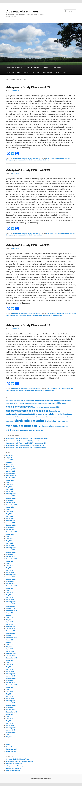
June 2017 (9, 617)
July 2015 (9, 662)
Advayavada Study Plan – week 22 (28, 87)
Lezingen (25, 72)
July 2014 (9, 689)
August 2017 (10, 613)
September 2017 (11, 611)
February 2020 (10, 548)
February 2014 (10, 701)
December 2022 (11, 473)
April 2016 (9, 649)
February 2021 (10, 521)
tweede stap (22, 315)
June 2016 (9, 644)
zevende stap (39, 430)
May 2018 (9, 595)
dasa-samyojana (34, 403)
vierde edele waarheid (35, 160)
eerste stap (57, 388)
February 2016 (10, 653)
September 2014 (11, 685)
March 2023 (10, 467)
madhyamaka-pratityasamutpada (19, 414)
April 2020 (9, 543)
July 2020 (9, 536)
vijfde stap (65, 426)
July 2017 (9, 615)
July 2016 (9, 642)
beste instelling (50, 158)
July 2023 (9, 458)
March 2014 (10, 698)
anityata (22, 400)
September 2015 (11, 658)
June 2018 (9, 593)
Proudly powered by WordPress (41, 779)
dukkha (64, 403)
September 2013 (11, 712)
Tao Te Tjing (35, 72)
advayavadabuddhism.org (14, 766)
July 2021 (9, 509)
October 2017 (10, 608)
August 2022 (10, 480)
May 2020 (9, 541)
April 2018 (9, 597)
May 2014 (9, 694)
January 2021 (10, 523)
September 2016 (11, 638)
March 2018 (10, 599)
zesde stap (32, 430)
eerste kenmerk (37, 407)
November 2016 (11, 633)
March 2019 (10, 572)
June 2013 (9, 719)
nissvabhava (43, 414)
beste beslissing (51, 313)
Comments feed (11, 749)
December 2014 (11, 678)
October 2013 (10, 710)
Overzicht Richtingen (32, 68)
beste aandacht (30, 400)
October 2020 (10, 530)
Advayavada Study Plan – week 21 (28, 170)
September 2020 (11, 532)
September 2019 (11, 559)
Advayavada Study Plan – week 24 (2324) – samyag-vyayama (26, 447)
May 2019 (9, 568)
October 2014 (10, 683)
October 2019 (10, 557)
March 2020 (10, 545)
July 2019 (9, 563)
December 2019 (11, 552)
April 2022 (9, 489)
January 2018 (10, 604)
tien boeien (44, 417)
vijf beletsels (58, 426)
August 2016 (10, 640)
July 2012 (9, 734)
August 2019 (10, 561)
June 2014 (9, 692)
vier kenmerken (45, 425)
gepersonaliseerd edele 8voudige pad (28, 410)
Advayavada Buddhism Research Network (20, 761)
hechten (52, 411)
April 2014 (9, 696)
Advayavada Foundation (14, 764)
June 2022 (9, 485)
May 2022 (9, 487)
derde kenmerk (43, 403)
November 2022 (11, 476)
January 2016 (10, 656)
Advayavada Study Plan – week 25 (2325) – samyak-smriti (25, 445)
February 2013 (10, 728)
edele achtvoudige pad (19, 406)
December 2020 (11, 525)
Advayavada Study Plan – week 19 (28, 325)
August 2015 (10, 660)
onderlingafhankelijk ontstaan (60, 414)
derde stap (57, 233)
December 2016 (11, 631)
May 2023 (9, 462)
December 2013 (11, 705)
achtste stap (10, 400)
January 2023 (10, 471)
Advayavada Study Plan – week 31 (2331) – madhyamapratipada (27, 438)
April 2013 (9, 723)
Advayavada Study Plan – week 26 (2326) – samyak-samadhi (26, 443)
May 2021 (9, 514)
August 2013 (10, 714)
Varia (57, 72)
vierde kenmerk (54, 421)
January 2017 (10, 629)
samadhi (9, 417)
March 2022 (10, 491)
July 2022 (9, 482)
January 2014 (10, 703)
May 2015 (9, 667)
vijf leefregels (58, 315)
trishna (50, 417)
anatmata (17, 400)
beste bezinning (49, 400)
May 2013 (9, 721)
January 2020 (10, 550)
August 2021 (10, 507)
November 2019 (11, 554)
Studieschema (56, 68)
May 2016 (9, 647)
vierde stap (46, 160)
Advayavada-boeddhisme (14, 68)
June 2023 (9, 460)
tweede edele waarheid (61, 417)
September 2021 (11, 505)
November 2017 (11, 606)
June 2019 (9, 566)
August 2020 (10, 534)
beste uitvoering (10, 403)
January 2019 (10, 577)
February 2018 (10, 602)
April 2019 (9, 570)
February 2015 (10, 674)
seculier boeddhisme (18, 417)
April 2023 (9, 464)
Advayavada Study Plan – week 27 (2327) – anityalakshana (25, 441)
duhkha (58, 403)
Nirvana (36, 414)
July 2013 (9, 716)
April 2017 (9, 622)
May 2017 (9, 620)
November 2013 (11, 707)
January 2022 (10, 496)
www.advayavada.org (13, 770)
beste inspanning (59, 400)
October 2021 (10, 503)
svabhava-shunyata (31, 417)
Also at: (64, 72)
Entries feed (10, 747)
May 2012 (9, 737)
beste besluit (60, 313)
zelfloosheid (24, 430)
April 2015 (9, 669)
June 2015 (9, 665)
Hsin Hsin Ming (47, 72)
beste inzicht (50, 388)
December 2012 (11, 732)
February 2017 (10, 626)
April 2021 (9, 516)
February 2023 (10, 469)
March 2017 (10, 624)
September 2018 (11, 586)
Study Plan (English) (13, 72)
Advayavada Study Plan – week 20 (28, 245)
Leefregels (45, 68)
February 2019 (10, 575)
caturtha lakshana (22, 403)
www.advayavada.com (13, 768)
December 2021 (11, 498)
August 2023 (10, 455)
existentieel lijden (55, 407)
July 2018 (9, 590)
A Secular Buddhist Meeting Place (17, 759)
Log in (8, 744)
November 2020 (11, 527)
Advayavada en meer (22, 11)
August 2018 (10, 588)
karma (57, 411)
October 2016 (10, 635)
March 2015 (10, 671)
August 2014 (10, 687)
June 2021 (9, 512)
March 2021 (10, 518)
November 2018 (11, 581)
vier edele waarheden (21, 160)
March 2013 (10, 725)
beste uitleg (49, 233)
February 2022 (10, 494)
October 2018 (10, 584)
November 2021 (11, 500)
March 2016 (10, 651)
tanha (39, 417)
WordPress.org (11, 751)
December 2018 (11, 579)
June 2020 (9, 539)
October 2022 (10, 478)
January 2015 (10, 676)
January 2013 (10, 730)
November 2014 (11, 680)
